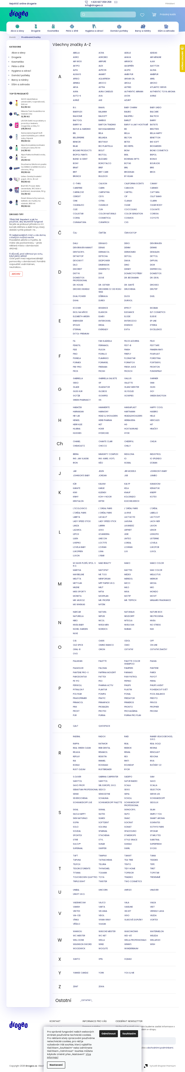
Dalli (75, 243)
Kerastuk (155, 488)
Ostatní (128, 649)
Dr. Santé (129, 284)
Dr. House (78, 284)
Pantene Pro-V (81, 672)
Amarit (102, 74)
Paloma (103, 668)
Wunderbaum (131, 948)
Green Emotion (158, 395)
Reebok (128, 747)
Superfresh (156, 843)
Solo (76, 826)
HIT (151, 424)
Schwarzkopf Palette (110, 802)
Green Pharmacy (82, 399)
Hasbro (154, 411)
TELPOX (76, 864)
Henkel (76, 420)
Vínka (76, 919)
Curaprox (104, 222)
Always (77, 74)
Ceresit (77, 196)
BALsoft (103, 116)
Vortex (154, 919)
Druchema (129, 289)
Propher (154, 706)
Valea (153, 902)
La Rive (127, 512)
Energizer (78, 320)
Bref (101, 167)
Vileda (153, 915)
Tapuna (77, 859)
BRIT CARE (103, 171)
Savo (153, 781)
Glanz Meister (131, 387)
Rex (126, 756)
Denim (127, 247)
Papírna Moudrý (107, 672)
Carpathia (104, 192)
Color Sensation (133, 213)
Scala (127, 785)
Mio (152, 587)
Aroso (153, 82)
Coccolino (130, 209)
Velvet (127, 911)
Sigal (75, 809)
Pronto (128, 706)
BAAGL (102, 107)
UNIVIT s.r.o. (79, 894)
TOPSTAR (154, 872)
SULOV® (77, 843)
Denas (102, 247)
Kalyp (127, 483)
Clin (101, 209)
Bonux (153, 158)
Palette (103, 661)
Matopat (104, 570)
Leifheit (128, 529)
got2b (76, 395)
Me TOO (103, 574)
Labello (154, 512)
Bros (152, 171)
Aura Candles (106, 91)
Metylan (77, 583)
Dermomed (130, 251)
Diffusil (154, 260)
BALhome (77, 116)
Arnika (76, 82)
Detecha (103, 256)
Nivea (152, 620)
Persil (153, 680)
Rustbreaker (105, 769)
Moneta (77, 595)
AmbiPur (154, 74)
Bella (127, 133)
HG (125, 424)
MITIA (101, 591)
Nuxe (75, 633)
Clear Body (156, 205)
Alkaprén (129, 65)
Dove (101, 277)
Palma (153, 661)
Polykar (77, 693)
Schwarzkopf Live (82, 802)
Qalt (75, 725)
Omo (127, 644)
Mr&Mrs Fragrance (160, 600)
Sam (152, 776)
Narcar (77, 611)
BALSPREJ (128, 116)
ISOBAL (127, 462)
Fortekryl (155, 362)
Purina (102, 715)
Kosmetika (18, 61)
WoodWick (79, 948)
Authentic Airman (133, 91)
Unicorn (103, 889)
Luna (101, 551)
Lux (126, 551)
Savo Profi (79, 785)
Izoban (153, 462)
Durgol (128, 300)
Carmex (154, 187)
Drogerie (16, 57)
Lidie (126, 534)
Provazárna (130, 711)
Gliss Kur (77, 391)
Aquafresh (104, 78)
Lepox (76, 534)
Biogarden (155, 146)
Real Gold (155, 743)
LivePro (77, 542)
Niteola (128, 620)
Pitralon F (78, 689)
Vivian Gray (105, 919)
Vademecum (79, 902)
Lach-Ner (155, 521)
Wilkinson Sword (82, 944)
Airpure (102, 61)
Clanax (128, 200)
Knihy (76, 496)
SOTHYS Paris (157, 826)
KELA (126, 488)
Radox (102, 736)
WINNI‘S (127, 944)
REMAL (127, 752)
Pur (75, 715)
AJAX (152, 61)
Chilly (127, 445)
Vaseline (128, 906)
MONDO (154, 591)
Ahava (127, 57)
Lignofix (154, 534)
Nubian (127, 629)
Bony (76, 163)
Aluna (153, 70)
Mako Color (157, 563)
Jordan (103, 475)
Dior (152, 264)
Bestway (103, 141)
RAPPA (76, 743)
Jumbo (153, 475)
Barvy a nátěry (20, 79)
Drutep (154, 289)
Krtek (101, 501)
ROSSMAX (103, 765)
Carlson (129, 187)
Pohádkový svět (159, 689)
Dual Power (79, 296)
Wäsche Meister (107, 931)
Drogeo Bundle (81, 289)
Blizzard (103, 158)
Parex (153, 672)
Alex (101, 65)
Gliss (152, 387)
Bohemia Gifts (131, 158)
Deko (127, 243)
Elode (127, 316)
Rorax (76, 765)
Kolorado (130, 496)
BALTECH (154, 116)
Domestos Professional (80, 279)
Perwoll (77, 685)
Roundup (129, 765)
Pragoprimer (80, 698)
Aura (75, 91)
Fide (75, 349)
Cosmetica (105, 217)
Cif (125, 196)
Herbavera (129, 420)
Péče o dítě (18, 66)
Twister (103, 881)
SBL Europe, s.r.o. (107, 785)
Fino (75, 353)
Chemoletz (79, 445)
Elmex (102, 316)
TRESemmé (155, 877)
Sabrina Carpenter (108, 776)
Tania (153, 855)
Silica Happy (79, 813)
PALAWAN (77, 661)
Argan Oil (129, 78)
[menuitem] (17, 27)
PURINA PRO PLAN (132, 715)
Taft (75, 855)
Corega (154, 213)
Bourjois (155, 163)
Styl (101, 839)
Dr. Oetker (104, 284)
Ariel (152, 78)
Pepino (127, 680)
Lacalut (103, 517)
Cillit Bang (156, 196)
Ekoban (154, 307)
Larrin (102, 525)
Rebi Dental (104, 747)
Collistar (78, 213)
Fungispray (156, 371)
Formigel (103, 362)
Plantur (103, 689)
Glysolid (129, 391)
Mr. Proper (104, 600)
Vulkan (102, 923)
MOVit (153, 595)
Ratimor (103, 743)
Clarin (153, 200)
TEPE (152, 864)
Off (152, 640)
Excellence (156, 329)
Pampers (128, 668)
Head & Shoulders (108, 415)
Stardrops (130, 835)
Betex (127, 141)
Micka (153, 583)
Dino (126, 264)
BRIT (75, 171)
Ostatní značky (158, 649)
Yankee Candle (80, 972)
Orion (102, 649)
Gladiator (104, 387)
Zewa (101, 986)
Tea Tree (128, 859)
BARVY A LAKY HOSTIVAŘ (136, 124)
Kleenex (102, 492)
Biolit (102, 150)
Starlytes (155, 835)
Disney (127, 269)
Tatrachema (105, 859)
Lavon (153, 525)
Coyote (154, 217)
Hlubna (76, 428)
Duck (127, 296)
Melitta (77, 578)
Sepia (126, 793)
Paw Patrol (130, 676)
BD (125, 128)
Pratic (102, 698)
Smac (127, 818)
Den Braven (156, 243)
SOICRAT (128, 822)
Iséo (101, 462)
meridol (128, 578)
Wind (101, 944)
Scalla (153, 785)
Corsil (76, 217)
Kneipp (153, 492)
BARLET (127, 120)
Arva (75, 87)
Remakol (103, 752)
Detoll (128, 256)
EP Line (153, 320)
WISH (152, 944)
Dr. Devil (154, 277)
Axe (100, 100)
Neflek (102, 616)
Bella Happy (156, 133)
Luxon (76, 555)
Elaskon (103, 312)
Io (125, 458)
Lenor (153, 529)
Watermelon (157, 931)
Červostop (130, 232)
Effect (127, 307)
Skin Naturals (80, 818)
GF (100, 382)
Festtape (154, 345)
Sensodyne (104, 793)
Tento (127, 864)
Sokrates (155, 822)
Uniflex (128, 889)
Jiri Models (130, 471)
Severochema (80, 798)
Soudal (77, 831)
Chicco (103, 445)
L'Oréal (154, 508)
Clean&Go (78, 205)
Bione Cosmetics (159, 150)
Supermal (78, 848)
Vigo (126, 915)
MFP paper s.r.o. (107, 583)
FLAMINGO (104, 358)
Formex (77, 362)
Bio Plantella (106, 146)
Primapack (104, 702)
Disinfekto (104, 269)
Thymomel (104, 868)
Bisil (126, 154)
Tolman (103, 872)
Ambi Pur (128, 74)
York (101, 972)
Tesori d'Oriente (81, 868)
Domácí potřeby (21, 75)
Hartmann (129, 411)
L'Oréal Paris (79, 512)
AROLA (127, 82)
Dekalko (103, 243)
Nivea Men (104, 624)
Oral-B (76, 649)
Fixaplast (155, 353)
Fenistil (77, 345)
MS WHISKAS (79, 604)
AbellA (76, 52)
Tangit (128, 855)
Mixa (126, 591)
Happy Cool (156, 407)
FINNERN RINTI (156, 349)
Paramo (128, 672)
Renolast (155, 752)
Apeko (76, 78)
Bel (74, 133)
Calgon (103, 183)
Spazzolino (130, 831)
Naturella (78, 616)
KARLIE (102, 488)
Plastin (128, 689)
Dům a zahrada (21, 84)
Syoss (153, 848)
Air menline (155, 57)
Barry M (77, 124)
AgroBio (103, 57)
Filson (102, 349)
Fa (74, 340)
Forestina (155, 358)
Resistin (103, 756)
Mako (127, 563)
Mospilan (103, 595)
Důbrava (103, 296)
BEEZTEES (154, 128)
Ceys (101, 196)
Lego (101, 529)
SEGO (127, 789)
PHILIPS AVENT (157, 685)
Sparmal (103, 831)
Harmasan (78, 411)
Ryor (127, 769)
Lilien (75, 538)
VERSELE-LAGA (157, 911)
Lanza (76, 525)
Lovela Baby (79, 547)
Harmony (104, 411)
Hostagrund (131, 428)
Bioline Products (82, 150)
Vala (126, 902)
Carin (101, 187)
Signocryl (130, 809)
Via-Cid (77, 915)
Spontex (77, 835)
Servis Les (155, 793)
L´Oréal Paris (131, 508)
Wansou (77, 931)
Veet (152, 906)
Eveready (103, 329)
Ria (74, 760)
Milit (101, 587)
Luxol (153, 551)
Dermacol (104, 251)
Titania (76, 872)
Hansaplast (130, 407)
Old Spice (78, 644)
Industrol (155, 454)
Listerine (154, 538)
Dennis (153, 247)
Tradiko (128, 877)
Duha (75, 300)
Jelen (101, 471)
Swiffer (102, 848)
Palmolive (78, 668)
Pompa (102, 693)
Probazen (104, 706)
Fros (75, 371)
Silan (152, 809)
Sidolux (154, 802)
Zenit (75, 986)
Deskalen (154, 251)
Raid (126, 736)
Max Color (156, 570)
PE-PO (76, 680)
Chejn (153, 441)
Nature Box (156, 611)
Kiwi (75, 492)
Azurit (127, 100)
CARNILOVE (78, 192)
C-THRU (77, 183)
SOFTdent (104, 822)
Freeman (103, 366)
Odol (127, 640)
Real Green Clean (82, 747)
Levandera (104, 534)
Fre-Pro (77, 366)
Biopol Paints (80, 154)
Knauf (127, 492)
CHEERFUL (129, 441)
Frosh (102, 371)
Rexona (154, 756)
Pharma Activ (106, 685)
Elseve (153, 316)
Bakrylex (77, 111)
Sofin (76, 822)
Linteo (127, 538)
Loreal (127, 542)
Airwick (128, 61)
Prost (76, 711)
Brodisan (129, 171)
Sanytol (77, 781)
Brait (75, 167)
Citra (101, 200)
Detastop (78, 256)
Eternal (77, 329)
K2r (74, 483)
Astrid (127, 87)
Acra (101, 52)
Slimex (102, 818)
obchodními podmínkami (160, 1047)
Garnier (154, 378)
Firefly (127, 353)
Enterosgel (105, 320)
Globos (103, 391)
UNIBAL (76, 889)
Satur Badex (130, 781)
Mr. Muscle (79, 600)
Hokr (101, 428)
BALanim (103, 111)
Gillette (128, 382)
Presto (154, 698)
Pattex (102, 676)
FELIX (152, 340)
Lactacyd (129, 517)
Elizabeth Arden (81, 316)
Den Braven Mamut (83, 247)
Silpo (127, 813)
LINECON (103, 538)
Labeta (76, 517)
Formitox (129, 362)
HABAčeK (77, 407)
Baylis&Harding (107, 128)
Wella (102, 940)
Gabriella (78, 378)
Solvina (103, 826)
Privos (153, 702)
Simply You (156, 813)
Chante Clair (105, 441)
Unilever (154, 889)
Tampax (103, 855)
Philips (127, 685)
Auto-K (77, 95)
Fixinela (77, 358)
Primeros (129, 702)
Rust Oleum (79, 769)
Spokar (154, 831)
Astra (102, 87)
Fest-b (127, 345)
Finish (127, 349)
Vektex (76, 911)
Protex (102, 711)
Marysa (77, 570)
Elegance (129, 312)
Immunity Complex (108, 454)
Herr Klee (77, 424)
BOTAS (127, 163)
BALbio (127, 111)
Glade (76, 387)
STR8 (75, 839)
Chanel (76, 441)
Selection (155, 789)
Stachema (104, 835)
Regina (153, 747)
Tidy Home (129, 868)
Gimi (152, 382)
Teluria (102, 864)
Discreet (77, 269)
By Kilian (128, 176)
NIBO (75, 620)
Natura (102, 611)
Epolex (76, 325)
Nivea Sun (129, 624)
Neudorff (129, 616)
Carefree (77, 187)
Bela (101, 133)
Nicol (102, 620)
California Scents (134, 183)
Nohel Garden (80, 629)
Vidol (101, 915)
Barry (153, 120)
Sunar (102, 843)
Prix (75, 706)
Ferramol (104, 345)
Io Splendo (156, 458)
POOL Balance (157, 693)
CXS (126, 222)
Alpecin (102, 70)
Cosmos (129, 217)
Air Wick (77, 61)
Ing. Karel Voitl (107, 458)
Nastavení (56, 1065)
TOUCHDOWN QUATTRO (85, 877)
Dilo (75, 264)
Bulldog (103, 176)
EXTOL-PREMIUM (81, 333)
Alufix (127, 70)
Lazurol (77, 529)
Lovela (153, 542)
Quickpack (104, 725)
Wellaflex (155, 940)
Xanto (76, 959)
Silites (102, 813)
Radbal (76, 736)
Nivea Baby (78, 624)
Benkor (77, 141)
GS (100, 399)
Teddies (154, 859)
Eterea (153, 325)
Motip (127, 595)
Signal (102, 809)
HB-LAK (76, 415)
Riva (152, 760)
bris (152, 167)
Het (100, 424)
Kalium (102, 483)
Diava (127, 260)
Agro (76, 57)
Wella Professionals (135, 940)
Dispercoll (156, 269)
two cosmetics (133, 881)
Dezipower (104, 260)
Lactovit (155, 517)
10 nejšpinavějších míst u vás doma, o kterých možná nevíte (27, 236)
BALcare (154, 111)
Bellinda (103, 137)
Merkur (154, 578)
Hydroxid (104, 433)
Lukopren (78, 551)
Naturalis (129, 611)
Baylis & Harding (82, 128)
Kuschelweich (131, 501)
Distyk (76, 273)
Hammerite (104, 407)
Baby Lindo (155, 107)
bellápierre (78, 137)
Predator (129, 698)
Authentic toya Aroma (162, 91)
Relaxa (76, 752)
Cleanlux (103, 205)
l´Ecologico (80, 508)
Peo (101, 680)
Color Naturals (107, 213)
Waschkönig (131, 931)
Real (126, 743)
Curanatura (79, 222)
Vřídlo (76, 923)
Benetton (155, 137)
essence (128, 325)
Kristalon (78, 501)
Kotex (153, 496)
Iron (75, 462)
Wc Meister (79, 935)
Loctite (103, 542)
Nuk (152, 629)
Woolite (103, 948)
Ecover (77, 307)
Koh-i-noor (105, 496)
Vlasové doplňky (133, 919)
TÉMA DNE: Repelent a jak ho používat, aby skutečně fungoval (26, 220)
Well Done (78, 940)
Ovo (75, 653)
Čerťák (102, 232)
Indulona (129, 454)
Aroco (102, 82)
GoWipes (103, 395)
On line (153, 644)
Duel (152, 296)
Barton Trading (107, 124)
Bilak (75, 146)
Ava (101, 95)
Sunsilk (128, 843)
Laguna (128, 521)
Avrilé (76, 100)
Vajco (102, 902)
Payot (153, 676)
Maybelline (78, 574)
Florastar (129, 358)
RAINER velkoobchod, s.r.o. (161, 738)
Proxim (154, 711)
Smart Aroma (157, 818)
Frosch (128, 371)
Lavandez (129, 525)
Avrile (153, 95)
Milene (76, 587)
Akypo (76, 65)
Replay (76, 756)
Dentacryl (78, 251)
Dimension (104, 264)
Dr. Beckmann (131, 277)
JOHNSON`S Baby (158, 471)
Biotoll (103, 154)
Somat (128, 826)
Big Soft (154, 141)
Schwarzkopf (157, 798)
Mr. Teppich (130, 600)
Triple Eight (79, 881)
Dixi (100, 273)
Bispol (153, 154)
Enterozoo (130, 320)
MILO (126, 587)
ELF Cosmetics (157, 312)
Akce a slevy (18, 52)
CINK (75, 200)
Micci (127, 583)
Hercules (155, 420)
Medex (127, 574)
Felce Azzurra (131, 340)
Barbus (102, 120)
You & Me (129, 972)
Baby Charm (130, 107)
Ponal (127, 693)
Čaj (75, 232)
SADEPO (128, 776)
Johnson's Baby (81, 475)
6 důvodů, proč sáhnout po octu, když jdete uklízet (26, 255)
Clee (75, 209)
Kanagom (155, 483)
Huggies (77, 433)
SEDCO (102, 789)
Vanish (76, 906)
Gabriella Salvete (108, 378)
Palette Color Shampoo (132, 662)
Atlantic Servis (158, 87)
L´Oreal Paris (105, 508)
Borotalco (105, 163)
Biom (126, 150)
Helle (152, 415)
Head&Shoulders (133, 415)
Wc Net (102, 935)
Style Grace (130, 839)
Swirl (127, 848)
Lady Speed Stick (82, 521)
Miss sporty (79, 591)
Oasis (101, 640)
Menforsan (104, 578)
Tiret (152, 868)
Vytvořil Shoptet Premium (163, 1065)
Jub (126, 475)
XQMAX (128, 959)
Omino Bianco (106, 644)
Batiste (154, 124)
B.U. (74, 107)
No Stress (155, 624)
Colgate (155, 209)
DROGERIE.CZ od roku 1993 (110, 290)
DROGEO (154, 284)
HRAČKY (154, 428)
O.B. (75, 640)
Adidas (153, 52)
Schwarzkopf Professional (131, 804)
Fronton (155, 366)
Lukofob (154, 547)
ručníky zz (155, 765)
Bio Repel (129, 146)
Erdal (101, 325)
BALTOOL (77, 120)
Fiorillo (103, 353)
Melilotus (155, 574)
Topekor (129, 872)
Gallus (127, 378)
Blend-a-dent (80, 158)
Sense (76, 793)
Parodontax (80, 676)
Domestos (155, 273)
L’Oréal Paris (105, 512)
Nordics (103, 629)
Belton (128, 137)
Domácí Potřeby (133, 273)
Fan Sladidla (105, 340)
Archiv (16, 273)
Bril (126, 167)
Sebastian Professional (85, 789)
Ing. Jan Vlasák (81, 458)
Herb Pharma (105, 420)
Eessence (103, 307)
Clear (127, 205)
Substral (155, 839)
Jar (74, 471)
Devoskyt (78, 260)
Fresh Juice (130, 366)
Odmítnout (108, 1033)
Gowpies (129, 395)
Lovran (102, 547)
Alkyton (154, 65)
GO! (152, 391)
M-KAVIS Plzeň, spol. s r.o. (84, 564)
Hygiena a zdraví (21, 70)
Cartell (128, 192)
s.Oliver (77, 776)
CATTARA (154, 192)
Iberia (76, 454)
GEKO (76, 382)
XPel (101, 959)
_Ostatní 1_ (86, 1000)
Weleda (154, 935)
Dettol (154, 256)
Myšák (102, 604)
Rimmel (102, 760)
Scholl (128, 798)
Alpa (75, 70)
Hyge (127, 433)
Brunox (77, 176)
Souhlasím (129, 1033)
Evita (127, 329)
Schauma (103, 798)
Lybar (101, 555)
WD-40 (128, 935)
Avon (127, 95)
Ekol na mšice (80, 312)
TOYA (101, 877)
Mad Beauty (105, 563)
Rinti (126, 760)
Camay (153, 183)
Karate (76, 488)
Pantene (154, 668)
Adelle (127, 52)
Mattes (128, 570)
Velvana (103, 911)
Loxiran (128, 547)
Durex (102, 300)
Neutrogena (156, 616)
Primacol (78, 702)
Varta (102, 906)
